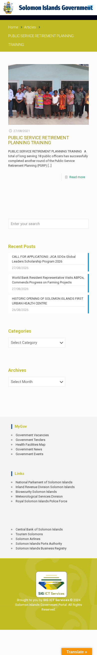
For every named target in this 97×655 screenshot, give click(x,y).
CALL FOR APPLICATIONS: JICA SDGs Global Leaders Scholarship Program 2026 (44, 259)
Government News (29, 449)
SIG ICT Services (55, 600)
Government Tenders (30, 440)
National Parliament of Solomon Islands (44, 482)
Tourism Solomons (29, 534)
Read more (77, 177)
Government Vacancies (32, 435)
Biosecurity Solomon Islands (36, 492)
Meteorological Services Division (39, 496)
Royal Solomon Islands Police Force (41, 501)
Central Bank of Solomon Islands (39, 529)
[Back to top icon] (90, 647)
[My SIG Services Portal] (48, 7)
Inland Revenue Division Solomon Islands (45, 487)
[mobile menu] (90, 7)
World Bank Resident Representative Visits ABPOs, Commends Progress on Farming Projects (48, 280)
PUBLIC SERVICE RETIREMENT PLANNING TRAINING (38, 140)
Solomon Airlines (28, 539)
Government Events (29, 454)
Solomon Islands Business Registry (41, 548)
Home (13, 27)
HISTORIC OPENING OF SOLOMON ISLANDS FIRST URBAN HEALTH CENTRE (47, 301)
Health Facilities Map (31, 444)
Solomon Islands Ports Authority (39, 543)
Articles (30, 27)
